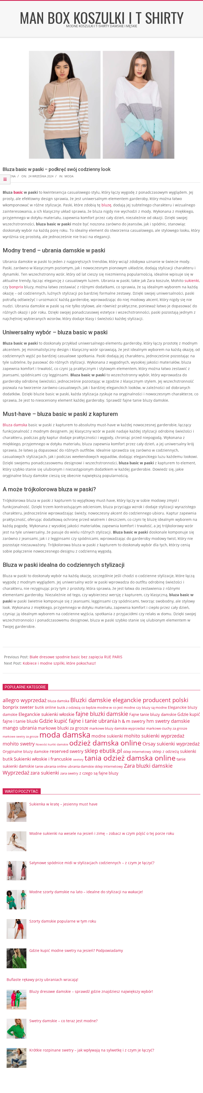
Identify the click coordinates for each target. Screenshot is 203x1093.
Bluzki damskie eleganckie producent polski (129, 700)
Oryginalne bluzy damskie (26, 751)
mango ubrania (20, 728)
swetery (78, 759)
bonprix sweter (18, 707)
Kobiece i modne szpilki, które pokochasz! (59, 663)
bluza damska (58, 700)
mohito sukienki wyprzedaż (154, 736)
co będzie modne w (96, 707)
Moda (68, 176)
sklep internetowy (137, 751)
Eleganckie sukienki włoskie (47, 714)
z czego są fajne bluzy (98, 773)
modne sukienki (107, 736)
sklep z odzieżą (165, 751)
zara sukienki (44, 773)
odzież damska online (105, 743)
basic (18, 192)
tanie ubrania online (51, 766)
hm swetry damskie (168, 721)
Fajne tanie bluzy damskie (152, 714)
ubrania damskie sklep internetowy (95, 766)
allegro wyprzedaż (25, 700)
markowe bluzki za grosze (63, 728)
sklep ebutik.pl (103, 750)
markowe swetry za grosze (20, 736)
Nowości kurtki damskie (52, 744)
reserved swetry (67, 751)
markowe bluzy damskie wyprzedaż (117, 728)
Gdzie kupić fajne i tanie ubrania (78, 720)
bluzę (106, 204)
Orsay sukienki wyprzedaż (171, 743)
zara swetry (69, 773)
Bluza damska (15, 424)
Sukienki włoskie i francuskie (43, 759)
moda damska (64, 734)
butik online (45, 707)
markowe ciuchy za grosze (166, 728)
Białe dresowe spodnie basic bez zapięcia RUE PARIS (76, 656)
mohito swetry (19, 743)
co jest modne (124, 707)
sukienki (191, 280)
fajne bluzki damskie (102, 713)
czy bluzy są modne (151, 707)
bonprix (16, 286)
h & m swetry (131, 721)
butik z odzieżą (68, 707)
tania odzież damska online (130, 758)
